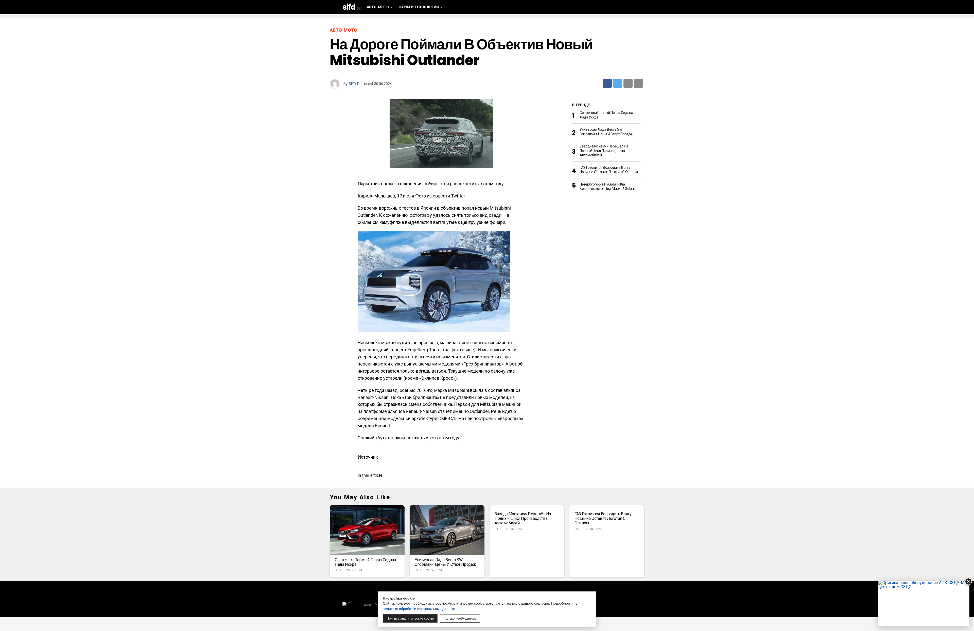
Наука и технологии (419, 7)
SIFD (352, 84)
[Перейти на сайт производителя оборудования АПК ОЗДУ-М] (923, 603)
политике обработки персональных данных (419, 609)
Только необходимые (460, 618)
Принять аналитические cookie (410, 618)
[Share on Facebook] (607, 83)
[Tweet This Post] (617, 83)
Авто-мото (378, 7)
